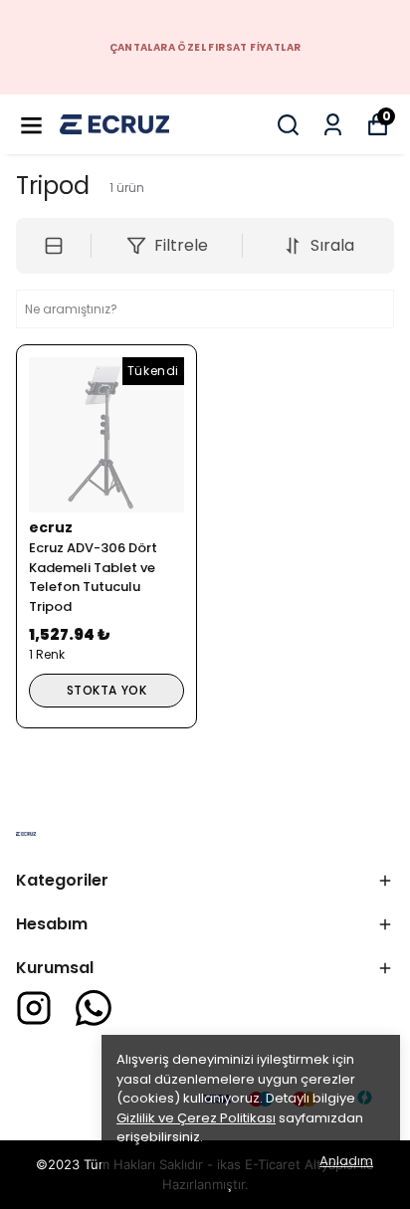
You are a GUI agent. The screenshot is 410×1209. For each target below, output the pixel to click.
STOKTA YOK (107, 690)
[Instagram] (34, 1008)
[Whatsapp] (93, 1008)
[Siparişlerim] (332, 124)
